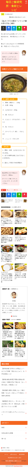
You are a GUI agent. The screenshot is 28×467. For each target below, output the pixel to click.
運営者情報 (21, 454)
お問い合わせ (13, 454)
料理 (3, 14)
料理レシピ (18, 190)
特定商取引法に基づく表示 (14, 457)
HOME (4, 447)
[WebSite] (14, 316)
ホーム (6, 454)
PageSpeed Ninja (18, 466)
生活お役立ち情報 (7, 433)
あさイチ (10, 190)
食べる (4, 438)
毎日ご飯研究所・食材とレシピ (14, 5)
